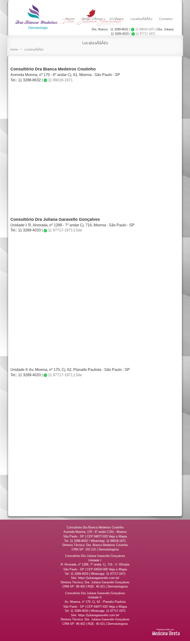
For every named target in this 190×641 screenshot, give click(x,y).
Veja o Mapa (118, 536)
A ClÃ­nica (117, 18)
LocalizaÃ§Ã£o (141, 18)
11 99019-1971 (144, 29)
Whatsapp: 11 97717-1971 (108, 573)
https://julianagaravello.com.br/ (98, 578)
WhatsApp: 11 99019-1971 (108, 541)
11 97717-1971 (145, 33)
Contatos (165, 18)
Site (79, 230)
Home (70, 18)
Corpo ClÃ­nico (92, 18)
